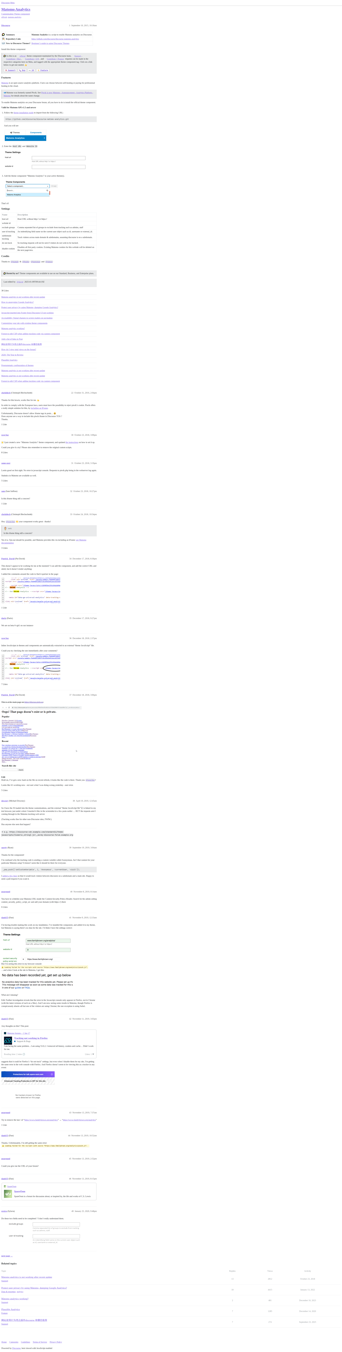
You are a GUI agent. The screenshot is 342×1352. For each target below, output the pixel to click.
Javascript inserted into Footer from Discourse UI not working (27, 313)
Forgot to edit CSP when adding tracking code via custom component (30, 334)
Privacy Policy (56, 1342)
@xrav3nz (10, 522)
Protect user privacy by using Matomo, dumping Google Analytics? (29, 307)
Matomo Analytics (15, 9)
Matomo (4, 83)
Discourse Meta (8, 3)
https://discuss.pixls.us (33, 702)
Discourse (16, 1348)
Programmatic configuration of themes (17, 365)
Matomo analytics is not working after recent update (23, 297)
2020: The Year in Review (12, 355)
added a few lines (10, 876)
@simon (49, 262)
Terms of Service (40, 1342)
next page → (7, 1256)
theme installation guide (24, 113)
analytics (20, 1292)
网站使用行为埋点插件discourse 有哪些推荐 (21, 344)
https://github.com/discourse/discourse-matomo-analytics (55, 39)
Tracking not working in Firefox (31, 1038)
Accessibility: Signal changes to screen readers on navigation (27, 318)
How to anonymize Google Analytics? (17, 302)
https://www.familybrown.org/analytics (79, 1120)
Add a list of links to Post (12, 339)
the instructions (72, 442)
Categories (13, 1342)
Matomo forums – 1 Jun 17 (18, 1033)
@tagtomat (35, 262)
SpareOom (11, 1186)
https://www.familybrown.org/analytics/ (41, 1120)
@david (20, 282)
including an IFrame (39, 408)
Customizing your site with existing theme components (24, 323)
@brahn (25, 262)
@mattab (14, 262)
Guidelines (25, 1342)
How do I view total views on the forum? (18, 349)
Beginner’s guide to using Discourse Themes (50, 43)
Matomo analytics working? (13, 328)
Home (4, 1342)
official (4, 17)
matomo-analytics (14, 17)
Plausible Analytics (9, 360)
